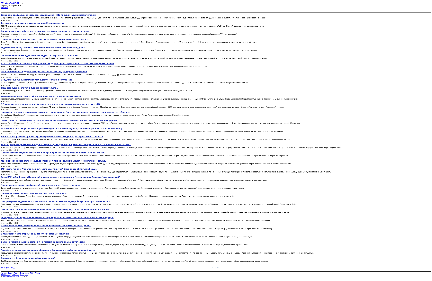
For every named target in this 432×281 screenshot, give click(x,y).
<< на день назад (8, 268)
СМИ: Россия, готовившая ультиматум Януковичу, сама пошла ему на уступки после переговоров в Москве (55, 209)
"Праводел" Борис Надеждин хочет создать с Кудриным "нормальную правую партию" (45, 39)
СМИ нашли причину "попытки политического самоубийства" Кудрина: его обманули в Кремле (49, 169)
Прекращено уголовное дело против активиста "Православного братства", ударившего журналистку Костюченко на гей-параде (65, 112)
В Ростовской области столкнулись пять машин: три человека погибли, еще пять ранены (46, 226)
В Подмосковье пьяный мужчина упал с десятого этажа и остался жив (36, 80)
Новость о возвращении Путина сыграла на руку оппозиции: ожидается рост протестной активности (52, 136)
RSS (31, 273)
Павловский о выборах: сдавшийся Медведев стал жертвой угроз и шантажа (39, 55)
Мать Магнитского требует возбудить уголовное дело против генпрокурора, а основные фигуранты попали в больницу (61, 128)
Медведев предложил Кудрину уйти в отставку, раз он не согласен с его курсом (41, 96)
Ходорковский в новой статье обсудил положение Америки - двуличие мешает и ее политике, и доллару (53, 161)
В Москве (15, 275)
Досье (10, 273)
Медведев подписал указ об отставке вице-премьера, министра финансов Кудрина (43, 47)
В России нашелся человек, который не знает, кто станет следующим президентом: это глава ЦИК (50, 104)
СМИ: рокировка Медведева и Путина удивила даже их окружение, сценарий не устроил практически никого (55, 201)
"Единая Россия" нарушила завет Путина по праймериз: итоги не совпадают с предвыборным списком (53, 153)
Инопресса (24, 275)
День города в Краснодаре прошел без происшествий (28, 258)
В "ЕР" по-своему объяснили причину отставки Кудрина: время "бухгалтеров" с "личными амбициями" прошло (57, 63)
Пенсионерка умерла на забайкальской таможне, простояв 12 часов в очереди (40, 185)
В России (4, 8)
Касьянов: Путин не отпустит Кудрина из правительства (29, 88)
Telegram (38, 273)
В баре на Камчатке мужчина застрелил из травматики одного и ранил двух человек (43, 242)
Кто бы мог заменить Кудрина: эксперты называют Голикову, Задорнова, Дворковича (44, 72)
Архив (16, 273)
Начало (4, 273)
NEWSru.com (10, 3)
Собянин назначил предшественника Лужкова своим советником (33, 193)
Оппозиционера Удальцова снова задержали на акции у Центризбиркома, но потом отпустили (48, 15)
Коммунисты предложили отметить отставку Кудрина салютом (32, 23)
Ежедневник (24, 273)
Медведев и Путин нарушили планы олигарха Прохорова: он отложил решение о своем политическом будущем (57, 217)
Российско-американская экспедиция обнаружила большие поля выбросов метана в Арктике (48, 250)
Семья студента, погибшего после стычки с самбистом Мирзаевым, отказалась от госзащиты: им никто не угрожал (59, 120)
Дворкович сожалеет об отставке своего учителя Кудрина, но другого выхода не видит (45, 31)
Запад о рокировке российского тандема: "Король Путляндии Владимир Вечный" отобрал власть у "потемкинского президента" (66, 145)
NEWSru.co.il (5, 275)
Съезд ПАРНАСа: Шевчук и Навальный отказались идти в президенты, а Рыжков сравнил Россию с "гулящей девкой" (60, 177)
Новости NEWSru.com (11, 277)
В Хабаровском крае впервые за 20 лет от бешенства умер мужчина (35, 234)
